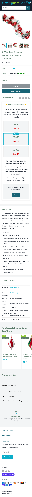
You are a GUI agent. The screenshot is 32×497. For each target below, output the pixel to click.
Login (16, 195)
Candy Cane (14, 287)
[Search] (28, 8)
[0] (29, 3)
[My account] (22, 3)
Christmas (13, 293)
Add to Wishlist (16, 91)
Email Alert (21, 73)
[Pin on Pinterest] (23, 97)
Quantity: (4, 80)
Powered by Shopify (7, 493)
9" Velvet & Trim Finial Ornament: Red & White (10, 355)
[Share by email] (29, 97)
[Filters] (3, 396)
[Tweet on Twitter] (26, 97)
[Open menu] (2, 3)
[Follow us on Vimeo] (9, 470)
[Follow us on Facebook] (3, 470)
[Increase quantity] (18, 80)
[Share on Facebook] (20, 97)
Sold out (16, 86)
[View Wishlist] (25, 3)
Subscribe (7, 457)
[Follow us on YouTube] (6, 470)
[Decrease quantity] (10, 80)
